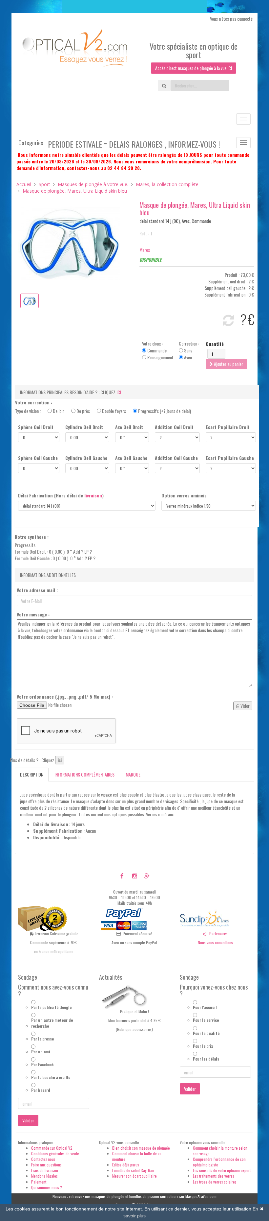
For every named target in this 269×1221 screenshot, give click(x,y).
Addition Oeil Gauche (176, 458)
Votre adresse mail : (37, 590)
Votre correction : (33, 402)
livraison (93, 495)
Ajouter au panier (228, 363)
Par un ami (40, 1051)
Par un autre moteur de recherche (52, 1022)
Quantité (215, 344)
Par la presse (42, 1038)
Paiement (38, 1182)
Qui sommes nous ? (46, 1187)
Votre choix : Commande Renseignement (158, 350)
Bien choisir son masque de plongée (141, 1148)
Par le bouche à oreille (50, 1077)
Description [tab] (31, 774)
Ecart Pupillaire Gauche (230, 458)
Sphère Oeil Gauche (38, 458)
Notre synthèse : (32, 537)
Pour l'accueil (205, 1007)
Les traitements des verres (213, 1176)
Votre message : (33, 614)
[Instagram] (134, 876)
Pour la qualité (206, 1033)
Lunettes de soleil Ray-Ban (133, 1170)
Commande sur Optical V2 (51, 1148)
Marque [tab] (133, 774)
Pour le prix (203, 1046)
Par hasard (40, 1090)
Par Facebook (42, 1064)
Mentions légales (44, 1176)
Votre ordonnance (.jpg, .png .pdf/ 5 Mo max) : (65, 696)
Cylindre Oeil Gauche (86, 458)
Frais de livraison (44, 1170)
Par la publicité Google (51, 1007)
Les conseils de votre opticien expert (222, 1170)
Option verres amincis (184, 495)
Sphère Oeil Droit (35, 427)
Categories (30, 142)
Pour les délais (206, 1059)
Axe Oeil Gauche (131, 458)
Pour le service (206, 1020)
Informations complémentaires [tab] (84, 774)
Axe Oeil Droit (129, 427)
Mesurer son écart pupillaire (134, 1176)
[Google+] (147, 876)
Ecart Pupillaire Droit (228, 427)
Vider (244, 705)
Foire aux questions (46, 1164)
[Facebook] (122, 876)
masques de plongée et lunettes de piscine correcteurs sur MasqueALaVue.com (154, 1196)
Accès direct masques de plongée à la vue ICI (193, 67)
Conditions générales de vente (55, 1153)
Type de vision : (103, 410)
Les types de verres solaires (215, 1182)
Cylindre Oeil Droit (84, 427)
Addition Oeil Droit (174, 427)
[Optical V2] (75, 51)
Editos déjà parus (125, 1164)
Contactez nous (43, 1159)
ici (118, 392)
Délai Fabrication (61, 495)
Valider (28, 1120)
